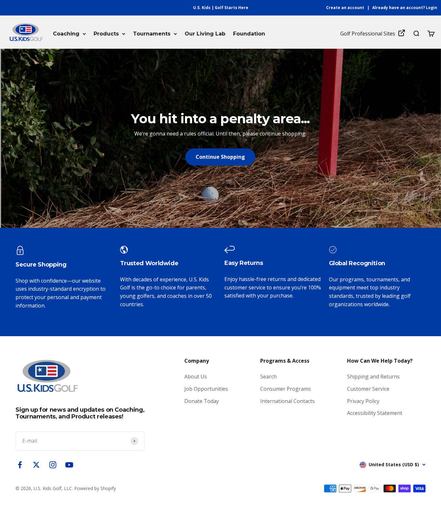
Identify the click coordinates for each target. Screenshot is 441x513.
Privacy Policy (363, 401)
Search (268, 376)
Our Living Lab (205, 34)
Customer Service (368, 388)
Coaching (66, 34)
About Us (195, 376)
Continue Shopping (220, 156)
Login (431, 7)
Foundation (249, 34)
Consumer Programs (285, 388)
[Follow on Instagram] (52, 464)
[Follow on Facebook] (19, 464)
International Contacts (287, 401)
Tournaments (151, 34)
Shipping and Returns (373, 376)
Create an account (345, 7)
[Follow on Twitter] (36, 464)
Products (106, 34)
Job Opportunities (206, 388)
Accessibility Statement (374, 413)
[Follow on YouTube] (69, 464)
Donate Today (201, 401)
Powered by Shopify (95, 488)
